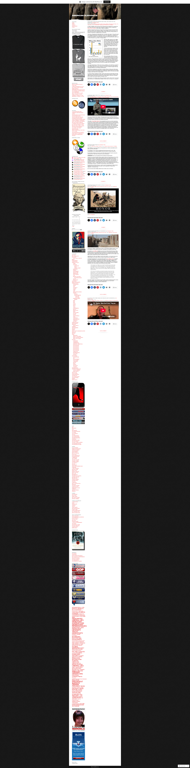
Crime (74, 263)
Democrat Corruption (78, 622)
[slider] (83, 250)
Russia (74, 314)
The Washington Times (76, 444)
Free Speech (75, 325)
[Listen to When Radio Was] (78, 423)
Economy (75, 264)
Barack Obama (77, 608)
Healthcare (79, 649)
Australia (75, 287)
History (73, 328)
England (77, 296)
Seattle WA (74, 372)
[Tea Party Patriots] (78, 567)
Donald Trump (76, 634)
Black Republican (76, 455)
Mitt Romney (81, 669)
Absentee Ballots (96, 24)
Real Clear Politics (76, 483)
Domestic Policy (75, 262)
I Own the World (75, 468)
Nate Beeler (74, 494)
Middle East (75, 310)
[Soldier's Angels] (78, 599)
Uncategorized (75, 377)
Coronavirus (74, 261)
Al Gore (82, 607)
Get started (107, 1)
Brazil (73, 259)
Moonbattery (75, 474)
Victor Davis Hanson (78, 704)
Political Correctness (77, 676)
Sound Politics (75, 486)
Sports (74, 364)
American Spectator (76, 448)
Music (74, 363)
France (75, 299)
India (74, 300)
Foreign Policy (75, 283)
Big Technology (75, 256)
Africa (74, 285)
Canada (74, 288)
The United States (78, 277)
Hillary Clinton (78, 651)
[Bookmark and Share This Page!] (78, 154)
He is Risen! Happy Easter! (77, 87)
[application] (78, 250)
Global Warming (76, 647)
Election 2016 (76, 349)
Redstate (74, 484)
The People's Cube (76, 524)
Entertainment (76, 359)
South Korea (74, 373)
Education (75, 269)
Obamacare (77, 674)
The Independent (75, 435)
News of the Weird (77, 336)
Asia (74, 286)
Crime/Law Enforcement (78, 616)
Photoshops (74, 26)
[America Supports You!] (78, 605)
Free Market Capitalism (78, 643)
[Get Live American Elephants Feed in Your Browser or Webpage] (75, 108)
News (73, 334)
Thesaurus (74, 554)
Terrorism (76, 698)
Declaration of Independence (78, 556)
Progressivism (76, 352)
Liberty (74, 667)
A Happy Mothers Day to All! (78, 86)
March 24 (74, 332)
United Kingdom (77, 295)
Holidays (79, 653)
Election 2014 (76, 348)
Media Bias (75, 335)
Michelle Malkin (75, 471)
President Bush (78, 686)
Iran (74, 301)
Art (74, 358)
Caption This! (74, 519)
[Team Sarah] (78, 579)
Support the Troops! (77, 695)
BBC (73, 427)
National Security (77, 276)
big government (76, 609)
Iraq (74, 302)
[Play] (74, 251)
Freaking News (75, 521)
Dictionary (74, 553)
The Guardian (75, 433)
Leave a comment (103, 294)
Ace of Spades (75, 447)
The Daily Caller (75, 459)
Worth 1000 (74, 527)
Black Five (74, 454)
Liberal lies (78, 666)
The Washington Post (76, 443)
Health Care (75, 272)
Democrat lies (78, 627)
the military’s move (110, 258)
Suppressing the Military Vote (104, 24)
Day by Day (74, 495)
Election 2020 (76, 350)
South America (76, 315)
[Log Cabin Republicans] (78, 583)
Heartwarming (75, 327)
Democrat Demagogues (79, 625)
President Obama (78, 688)
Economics (74, 635)
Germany (74, 326)
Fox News (74, 432)
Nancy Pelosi (77, 671)
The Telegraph (75, 441)
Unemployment (76, 701)
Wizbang (73, 491)
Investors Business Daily (77, 466)
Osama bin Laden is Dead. (93, 144)
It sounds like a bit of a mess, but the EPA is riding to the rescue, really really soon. (78, 124)
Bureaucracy (75, 260)
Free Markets (75, 323)
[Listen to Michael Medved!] (78, 412)
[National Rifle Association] (78, 591)
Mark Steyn (74, 470)
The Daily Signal (75, 460)
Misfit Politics (75, 472)
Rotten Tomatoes (75, 525)
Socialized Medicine (76, 693)
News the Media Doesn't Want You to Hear (104, 186)
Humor (73, 329)
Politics (73, 339)
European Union (76, 298)
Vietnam (74, 321)
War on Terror (78, 705)
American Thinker (75, 449)
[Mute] (82, 251)
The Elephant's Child (78, 171)
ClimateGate (81, 613)
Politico (74, 481)
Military (73, 333)
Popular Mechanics (76, 510)
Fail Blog (74, 520)
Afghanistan (75, 284)
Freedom (74, 324)
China (74, 289)
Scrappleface (75, 526)
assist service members (92, 28)
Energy (74, 270)
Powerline (74, 482)
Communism (75, 341)
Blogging (74, 257)
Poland (74, 313)
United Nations (76, 319)
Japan (74, 307)
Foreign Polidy (75, 322)
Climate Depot (75, 501)
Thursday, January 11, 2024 (77, 95)
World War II (74, 379)
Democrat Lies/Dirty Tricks (76, 630)
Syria (74, 316)
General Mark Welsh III (93, 97)
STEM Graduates (75, 374)
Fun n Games (75, 360)
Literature (75, 361)
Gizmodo (74, 505)
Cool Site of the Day (77, 258)
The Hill (73, 434)
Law (74, 275)
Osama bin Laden (110, 146)
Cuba (74, 290)
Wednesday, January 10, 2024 (78, 96)
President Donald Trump (77, 687)
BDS (83, 608)
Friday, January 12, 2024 (77, 94)
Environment (76, 271)
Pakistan (110, 300)
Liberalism (75, 351)
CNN (73, 429)
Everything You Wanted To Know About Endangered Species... (77, 134)
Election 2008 (76, 345)
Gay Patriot (74, 462)
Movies (74, 362)
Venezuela (75, 320)
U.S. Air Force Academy (105, 97)
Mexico (74, 309)
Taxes (80, 696)
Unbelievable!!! (75, 88)
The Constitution (75, 376)
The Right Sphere (75, 485)
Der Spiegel (74, 430)
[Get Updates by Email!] (82, 108)
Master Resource (76, 508)
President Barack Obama (77, 683)
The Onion (74, 523)
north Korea (76, 312)
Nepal (74, 311)
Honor (88, 187)
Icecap (73, 506)
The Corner (74, 458)
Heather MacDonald (76, 650)
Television (75, 365)
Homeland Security (76, 654)
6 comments (103, 181)
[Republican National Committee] (78, 571)
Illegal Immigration (78, 656)
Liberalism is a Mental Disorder (77, 664)
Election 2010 (76, 346)
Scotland (77, 297)
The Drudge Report (76, 431)
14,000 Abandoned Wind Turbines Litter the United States (77, 112)
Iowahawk (74, 467)
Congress (75, 615)
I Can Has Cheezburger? (77, 522)
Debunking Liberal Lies (78, 619)
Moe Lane (74, 473)
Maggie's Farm (75, 469)
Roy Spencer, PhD (75, 511)
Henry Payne (74, 496)
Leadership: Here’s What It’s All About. (95, 95)
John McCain (76, 658)
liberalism (75, 662)
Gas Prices (79, 645)
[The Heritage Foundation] (78, 587)
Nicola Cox (76, 157)
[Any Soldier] (78, 595)
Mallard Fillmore (76, 497)
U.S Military (111, 24)
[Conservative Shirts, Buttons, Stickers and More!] (78, 81)
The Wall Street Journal (77, 442)
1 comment (103, 91)
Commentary (74, 457)
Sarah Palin (79, 691)
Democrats (77, 633)
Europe (77, 641)
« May (73, 226)
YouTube (75, 366)
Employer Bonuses (76, 282)
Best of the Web (75, 453)
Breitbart (74, 428)
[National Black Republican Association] (78, 575)
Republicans (77, 690)
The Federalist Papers (77, 561)
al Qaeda (105, 146)
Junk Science (76, 371)
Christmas (75, 612)
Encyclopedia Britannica (77, 555)
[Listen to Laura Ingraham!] (78, 414)
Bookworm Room (75, 456)
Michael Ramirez (75, 498)
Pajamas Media (75, 480)
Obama (76, 672)
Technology (74, 375)
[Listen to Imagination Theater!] (78, 419)
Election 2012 (76, 347)
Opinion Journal (75, 479)
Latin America (76, 308)
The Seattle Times (76, 440)
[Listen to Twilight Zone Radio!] (78, 421)
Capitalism (76, 265)
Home (73, 22)
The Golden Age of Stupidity (78, 132)
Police (74, 278)
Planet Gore (74, 509)
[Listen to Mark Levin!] (78, 416)
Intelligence (76, 274)
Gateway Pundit (75, 461)
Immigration (75, 273)
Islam (74, 303)
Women (73, 378)
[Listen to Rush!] (78, 409)
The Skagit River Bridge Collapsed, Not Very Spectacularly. (77, 127)
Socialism (75, 353)
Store (73, 27)
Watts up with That (76, 512)
